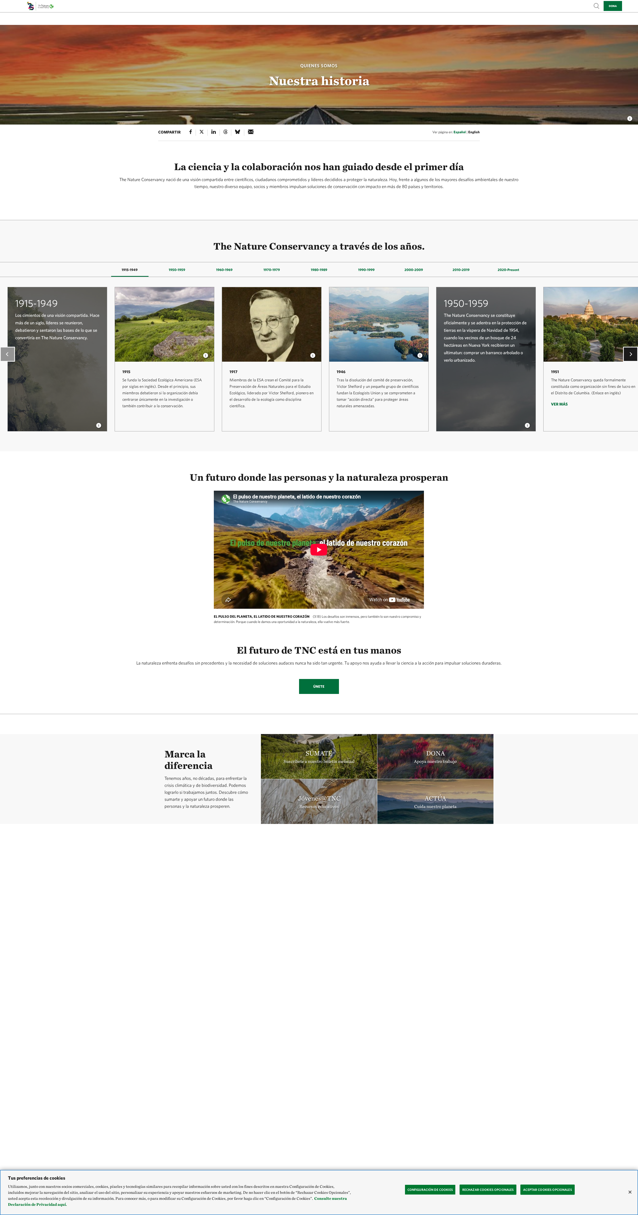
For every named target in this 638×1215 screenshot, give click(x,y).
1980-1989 (319, 270)
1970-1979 (271, 270)
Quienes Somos (319, 65)
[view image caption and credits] (630, 117)
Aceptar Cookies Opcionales (547, 1189)
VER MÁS (559, 404)
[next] (630, 354)
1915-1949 (130, 270)
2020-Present (508, 270)
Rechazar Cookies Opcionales (488, 1189)
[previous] (7, 354)
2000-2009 (413, 270)
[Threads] (226, 133)
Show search (597, 5)
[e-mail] (251, 133)
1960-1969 (224, 270)
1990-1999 (366, 270)
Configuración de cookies (430, 1189)
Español (460, 132)
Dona (613, 5)
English (474, 132)
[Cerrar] (630, 1192)
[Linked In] (213, 133)
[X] (202, 133)
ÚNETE (318, 686)
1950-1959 (177, 270)
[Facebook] (190, 133)
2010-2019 (461, 270)
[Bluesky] (237, 133)
